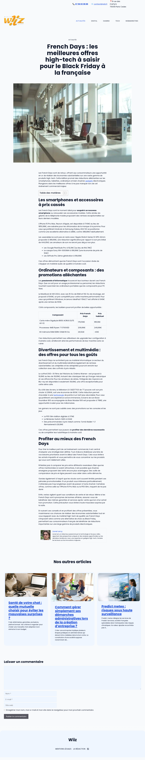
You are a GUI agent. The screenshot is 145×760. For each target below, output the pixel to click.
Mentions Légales (63, 749)
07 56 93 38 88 (81, 4)
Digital (94, 21)
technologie (58, 395)
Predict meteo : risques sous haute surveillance (117, 610)
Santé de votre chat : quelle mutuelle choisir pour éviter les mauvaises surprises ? (25, 610)
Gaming (106, 21)
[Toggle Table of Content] (64, 193)
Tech (118, 21)
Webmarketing (132, 21)
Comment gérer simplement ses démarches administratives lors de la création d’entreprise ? (71, 616)
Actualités (80, 21)
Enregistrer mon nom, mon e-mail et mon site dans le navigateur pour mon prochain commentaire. (50, 710)
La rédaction (79, 749)
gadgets (89, 181)
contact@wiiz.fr (100, 4)
